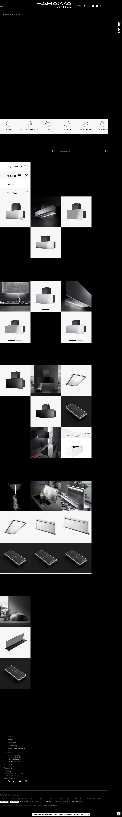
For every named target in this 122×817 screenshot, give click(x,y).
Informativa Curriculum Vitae (43, 801)
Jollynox (10, 740)
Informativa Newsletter (26, 801)
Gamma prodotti (9, 14)
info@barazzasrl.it (16, 759)
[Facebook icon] (9, 781)
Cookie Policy (4, 801)
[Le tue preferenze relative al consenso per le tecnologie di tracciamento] (118, 813)
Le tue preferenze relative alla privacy (69, 814)
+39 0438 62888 (15, 755)
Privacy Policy (14, 801)
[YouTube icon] (14, 781)
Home (2, 14)
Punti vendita (8, 768)
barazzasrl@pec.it (16, 761)
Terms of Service (49, 805)
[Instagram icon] (26, 781)
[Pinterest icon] (20, 781)
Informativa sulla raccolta (42, 814)
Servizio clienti (12, 742)
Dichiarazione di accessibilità (16, 748)
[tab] (9, 127)
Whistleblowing (12, 746)
